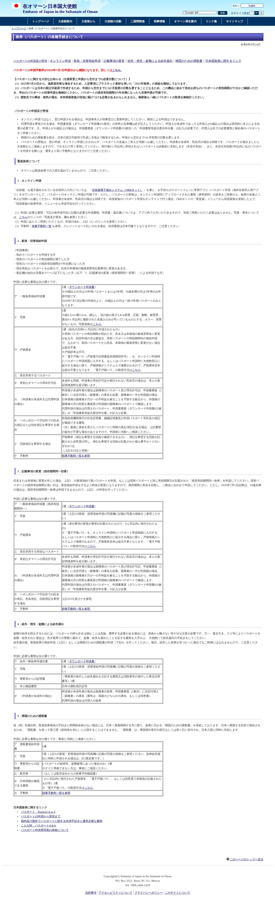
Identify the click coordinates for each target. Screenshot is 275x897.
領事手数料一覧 (41, 226)
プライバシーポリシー (149, 892)
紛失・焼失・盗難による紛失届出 (150, 60)
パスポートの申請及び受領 (30, 60)
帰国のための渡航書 (188, 60)
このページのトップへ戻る (246, 859)
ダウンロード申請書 (81, 287)
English (252, 5)
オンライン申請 (60, 60)
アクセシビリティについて (115, 892)
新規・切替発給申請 (87, 60)
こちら (116, 70)
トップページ (19, 28)
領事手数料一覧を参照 (76, 455)
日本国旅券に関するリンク (223, 60)
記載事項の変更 (114, 60)
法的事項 (90, 892)
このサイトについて (177, 892)
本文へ (236, 6)
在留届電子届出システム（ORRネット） (117, 190)
